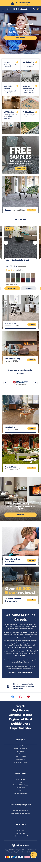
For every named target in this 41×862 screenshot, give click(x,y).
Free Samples (20, 754)
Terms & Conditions (20, 757)
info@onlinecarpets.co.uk (20, 836)
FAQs (20, 782)
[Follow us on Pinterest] (28, 697)
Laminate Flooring (20, 715)
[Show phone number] (34, 9)
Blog (20, 790)
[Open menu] (3, 9)
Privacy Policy (20, 759)
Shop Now (31, 210)
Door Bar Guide (20, 788)
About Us (20, 746)
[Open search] (8, 9)
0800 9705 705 (20, 833)
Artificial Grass (20, 724)
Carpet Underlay (20, 728)
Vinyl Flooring (20, 710)
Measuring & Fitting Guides (20, 785)
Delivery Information (20, 748)
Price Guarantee (20, 751)
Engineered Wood (20, 719)
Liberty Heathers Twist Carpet (17, 260)
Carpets (20, 706)
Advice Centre (20, 779)
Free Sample (28, 288)
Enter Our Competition (20, 793)
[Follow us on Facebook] (12, 697)
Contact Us (20, 830)
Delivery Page (15, 672)
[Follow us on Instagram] (20, 697)
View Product (12, 288)
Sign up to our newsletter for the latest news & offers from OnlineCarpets (23, 686)
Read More (31, 560)
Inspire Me (20, 514)
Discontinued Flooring (20, 762)
